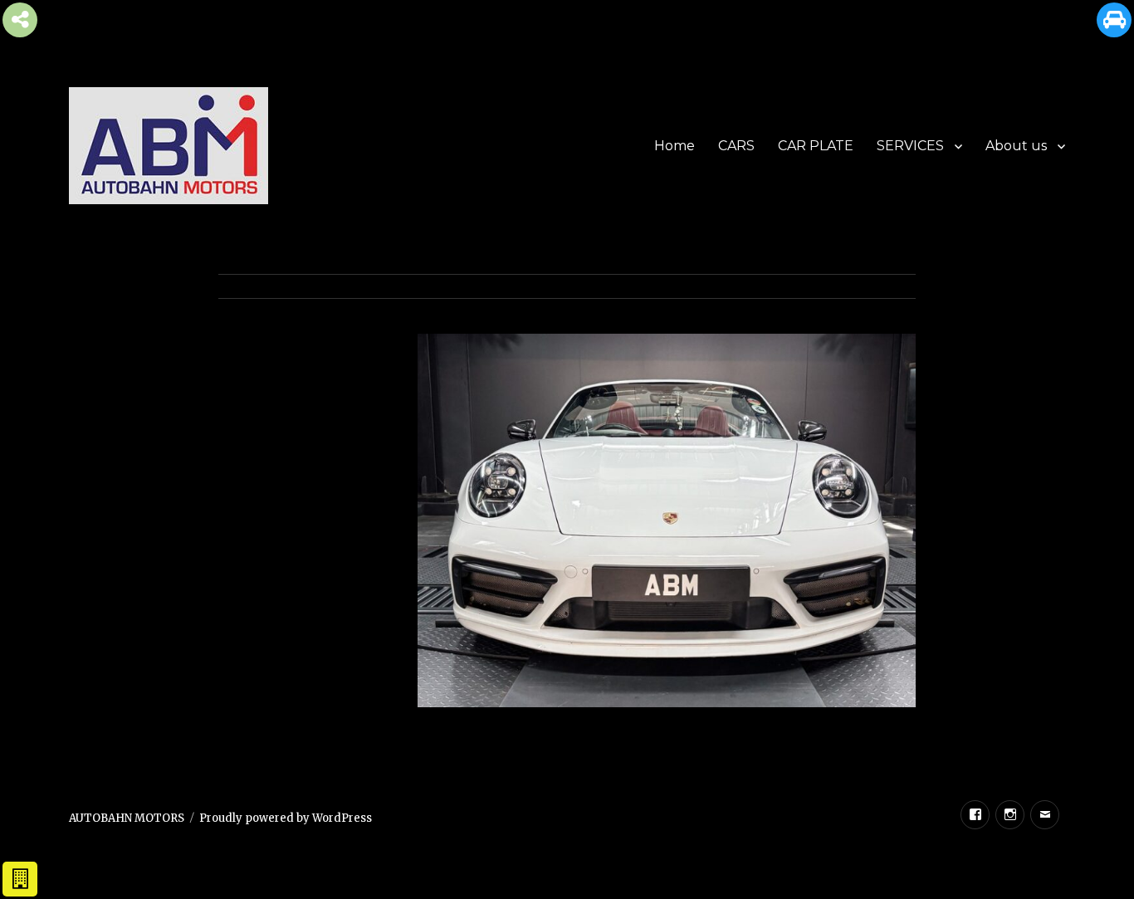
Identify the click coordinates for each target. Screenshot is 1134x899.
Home (674, 146)
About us (1016, 146)
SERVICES (910, 146)
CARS (736, 146)
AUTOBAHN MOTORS (126, 818)
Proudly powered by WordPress (285, 818)
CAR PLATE (815, 146)
